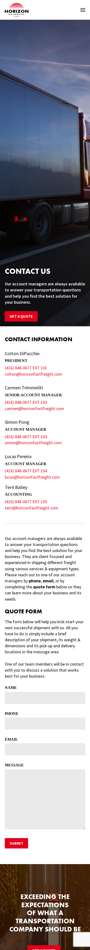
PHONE (11, 714)
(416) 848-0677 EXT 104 (26, 471)
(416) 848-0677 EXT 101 (26, 368)
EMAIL (11, 739)
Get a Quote (21, 316)
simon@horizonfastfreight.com (33, 442)
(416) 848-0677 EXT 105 (26, 501)
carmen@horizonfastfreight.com (34, 408)
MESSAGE (14, 765)
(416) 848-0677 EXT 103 (26, 436)
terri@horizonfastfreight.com (31, 508)
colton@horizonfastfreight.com (33, 374)
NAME (11, 688)
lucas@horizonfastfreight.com (32, 477)
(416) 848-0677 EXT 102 (26, 402)
